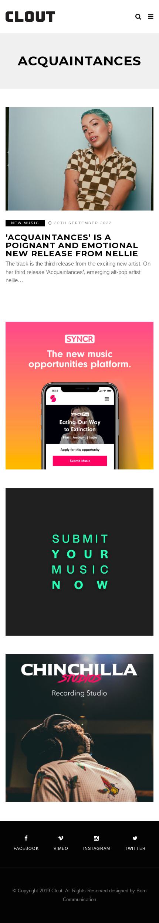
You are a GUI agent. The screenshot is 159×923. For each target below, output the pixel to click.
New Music (25, 223)
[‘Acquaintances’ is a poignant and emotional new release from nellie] (79, 159)
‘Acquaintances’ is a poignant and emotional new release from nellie (72, 245)
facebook (26, 848)
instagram (96, 848)
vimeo (61, 848)
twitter (135, 848)
